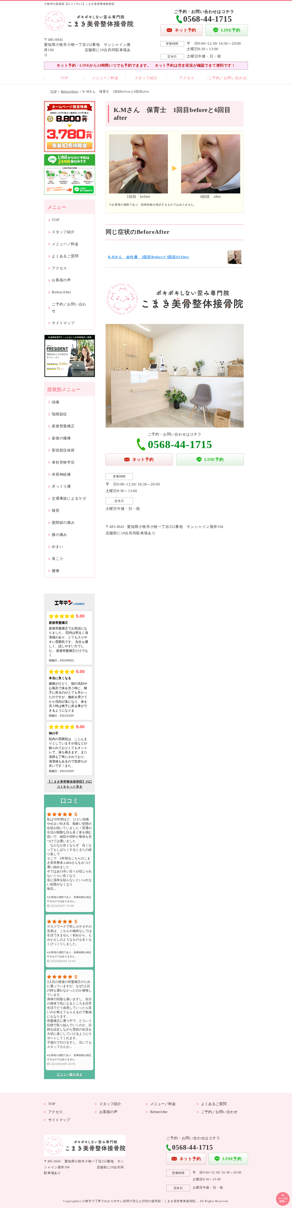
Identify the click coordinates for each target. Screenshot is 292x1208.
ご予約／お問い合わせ (227, 78)
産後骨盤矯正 (63, 426)
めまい (57, 546)
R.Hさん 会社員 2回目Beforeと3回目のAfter (148, 257)
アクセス (186, 78)
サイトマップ (63, 323)
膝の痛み (59, 535)
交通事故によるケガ (69, 498)
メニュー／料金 (105, 78)
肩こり (57, 559)
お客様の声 (61, 280)
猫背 (56, 510)
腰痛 (56, 571)
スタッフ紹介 (146, 78)
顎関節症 (59, 414)
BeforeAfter (69, 91)
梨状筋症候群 (63, 450)
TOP (64, 78)
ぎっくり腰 (61, 486)
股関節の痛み (63, 522)
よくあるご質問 (65, 256)
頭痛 (56, 402)
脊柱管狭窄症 (63, 462)
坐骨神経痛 (61, 474)
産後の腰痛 (61, 438)
